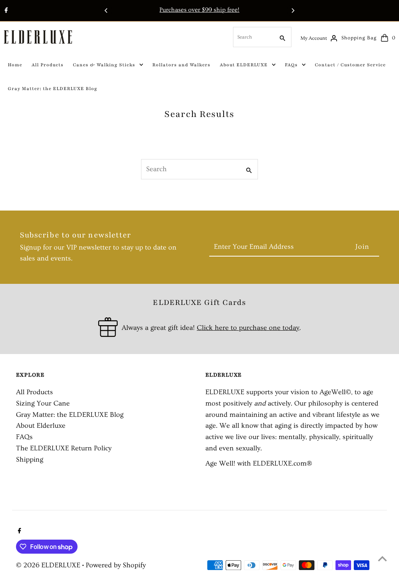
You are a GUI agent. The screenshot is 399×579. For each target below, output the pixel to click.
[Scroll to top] (382, 558)
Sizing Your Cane (43, 403)
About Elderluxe (40, 425)
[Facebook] (5, 11)
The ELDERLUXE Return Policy (63, 448)
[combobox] (252, 37)
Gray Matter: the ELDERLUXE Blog (70, 415)
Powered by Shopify (116, 565)
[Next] (292, 10)
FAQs (24, 437)
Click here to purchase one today (248, 328)
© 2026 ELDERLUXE (49, 565)
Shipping (29, 459)
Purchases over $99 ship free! (199, 9)
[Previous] (106, 10)
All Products (34, 392)
